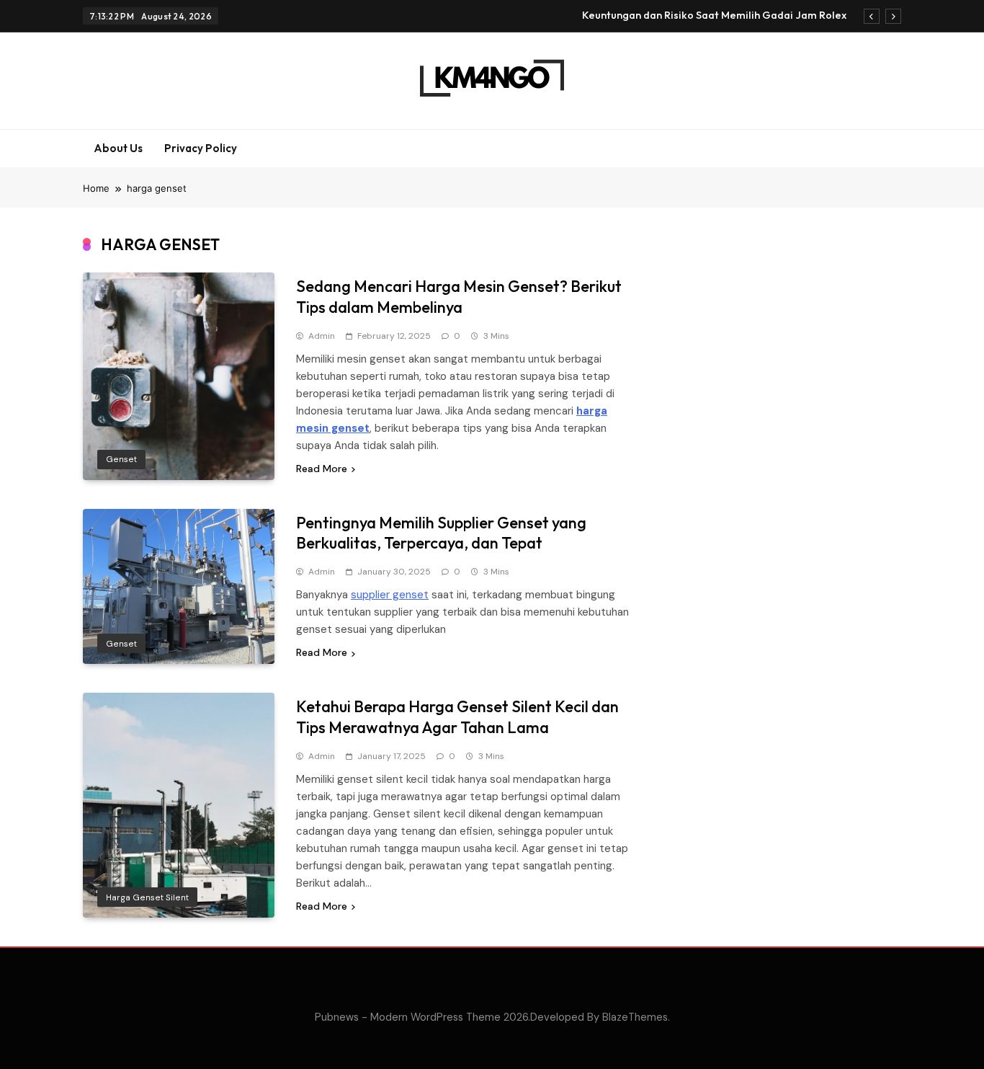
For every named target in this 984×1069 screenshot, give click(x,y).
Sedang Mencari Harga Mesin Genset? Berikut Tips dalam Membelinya (459, 296)
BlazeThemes (635, 1017)
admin (321, 336)
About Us (118, 148)
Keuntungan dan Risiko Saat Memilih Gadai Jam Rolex (714, 15)
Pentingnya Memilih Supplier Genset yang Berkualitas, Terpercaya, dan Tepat (441, 533)
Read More (321, 468)
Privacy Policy (200, 148)
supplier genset (390, 594)
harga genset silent (147, 897)
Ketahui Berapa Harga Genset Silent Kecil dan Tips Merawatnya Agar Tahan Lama (457, 716)
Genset (121, 459)
